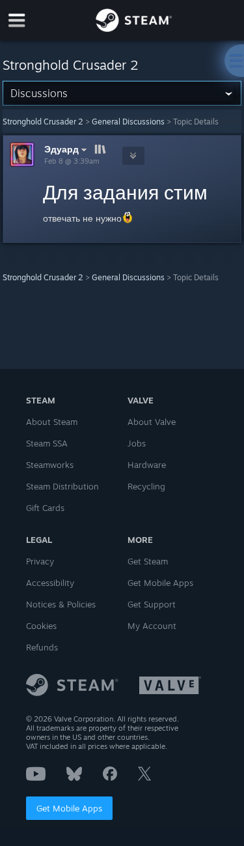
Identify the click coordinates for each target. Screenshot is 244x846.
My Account (152, 625)
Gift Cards (45, 508)
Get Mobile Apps (69, 808)
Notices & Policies (61, 604)
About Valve (152, 421)
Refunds (42, 647)
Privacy (40, 561)
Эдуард (61, 148)
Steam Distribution (62, 486)
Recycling (146, 486)
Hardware (147, 464)
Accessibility (50, 582)
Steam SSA (47, 443)
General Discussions (128, 121)
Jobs (137, 443)
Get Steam (148, 561)
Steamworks (50, 464)
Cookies (41, 625)
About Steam (51, 421)
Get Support (152, 604)
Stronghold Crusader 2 (43, 121)
